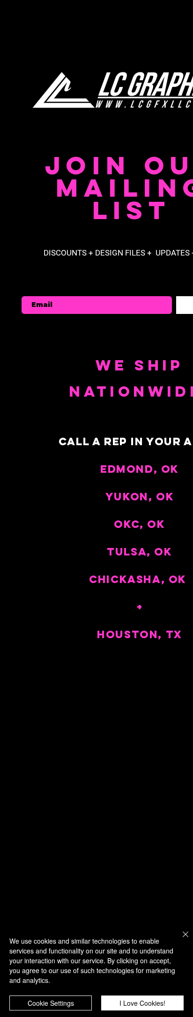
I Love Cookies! (142, 1003)
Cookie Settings (51, 1003)
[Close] (180, 940)
